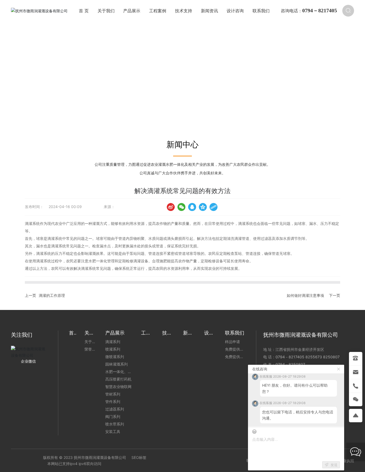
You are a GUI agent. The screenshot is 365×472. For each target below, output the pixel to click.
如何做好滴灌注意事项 (305, 295)
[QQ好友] (192, 207)
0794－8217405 (289, 357)
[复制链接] (213, 207)
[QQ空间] (203, 207)
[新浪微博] (171, 207)
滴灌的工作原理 (52, 295)
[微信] (181, 207)
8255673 (313, 357)
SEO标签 (138, 457)
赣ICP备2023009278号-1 (268, 460)
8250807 (331, 357)
